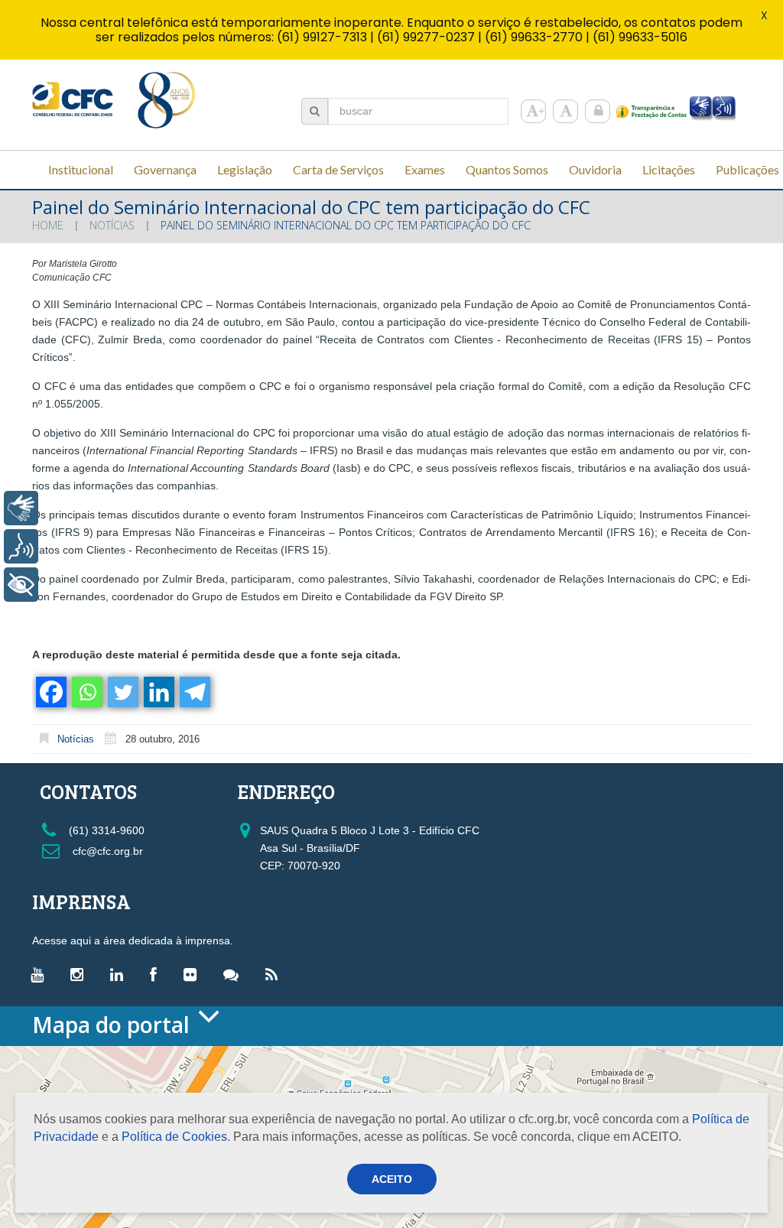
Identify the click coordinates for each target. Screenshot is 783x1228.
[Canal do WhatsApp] (235, 974)
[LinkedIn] (120, 974)
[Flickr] (193, 974)
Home (47, 225)
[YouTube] (41, 974)
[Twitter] (122, 692)
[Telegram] (193, 692)
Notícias (112, 225)
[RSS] (275, 974)
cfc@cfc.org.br (106, 851)
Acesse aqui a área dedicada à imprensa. (132, 940)
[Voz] (21, 546)
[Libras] (21, 508)
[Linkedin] (157, 692)
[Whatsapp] (86, 692)
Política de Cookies (174, 1136)
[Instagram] (80, 974)
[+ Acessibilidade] (21, 584)
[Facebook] (50, 692)
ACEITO (392, 1179)
